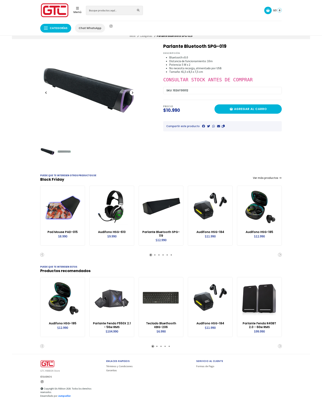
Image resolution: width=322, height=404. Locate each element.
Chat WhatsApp (90, 28)
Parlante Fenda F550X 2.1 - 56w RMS (112, 325)
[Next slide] (132, 92)
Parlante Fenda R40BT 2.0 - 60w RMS (259, 325)
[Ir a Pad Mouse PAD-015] (62, 208)
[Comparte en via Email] (218, 126)
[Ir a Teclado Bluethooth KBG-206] (161, 299)
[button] (223, 126)
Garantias (111, 370)
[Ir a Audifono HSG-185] (259, 208)
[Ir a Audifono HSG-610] (112, 208)
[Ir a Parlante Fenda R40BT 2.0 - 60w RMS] (259, 299)
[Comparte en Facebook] (203, 126)
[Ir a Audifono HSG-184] (210, 208)
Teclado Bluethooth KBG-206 (161, 325)
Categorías (58, 28)
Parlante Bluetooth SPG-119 (161, 234)
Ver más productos (266, 178)
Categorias (146, 36)
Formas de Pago (205, 366)
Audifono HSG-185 (259, 232)
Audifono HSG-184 (210, 232)
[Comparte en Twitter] (208, 126)
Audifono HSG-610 (112, 232)
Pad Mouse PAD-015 (63, 232)
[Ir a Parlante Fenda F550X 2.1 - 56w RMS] (112, 299)
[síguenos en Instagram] (111, 26)
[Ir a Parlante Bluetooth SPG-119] (161, 208)
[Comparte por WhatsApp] (213, 126)
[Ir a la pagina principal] (54, 10)
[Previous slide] (46, 92)
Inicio (132, 36)
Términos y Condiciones (119, 366)
